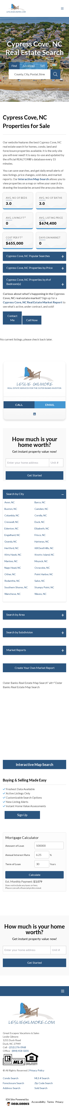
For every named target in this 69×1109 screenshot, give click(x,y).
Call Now (32, 320)
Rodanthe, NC (12, 580)
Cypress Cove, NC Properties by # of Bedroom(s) (28, 281)
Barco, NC (39, 502)
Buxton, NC (10, 508)
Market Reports (16, 650)
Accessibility (38, 1101)
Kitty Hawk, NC (12, 554)
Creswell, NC (11, 521)
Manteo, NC (11, 561)
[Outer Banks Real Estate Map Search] (34, 725)
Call (19, 404)
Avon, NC (9, 502)
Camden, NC (41, 508)
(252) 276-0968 (17, 1047)
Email (50, 404)
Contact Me (12, 318)
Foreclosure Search (13, 1083)
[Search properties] (55, 74)
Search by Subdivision (19, 632)
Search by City (15, 493)
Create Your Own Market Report (34, 667)
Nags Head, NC (12, 567)
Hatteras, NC (41, 541)
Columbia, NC (11, 515)
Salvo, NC (39, 580)
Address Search (11, 1088)
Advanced (28, 65)
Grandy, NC (10, 541)
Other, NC (10, 574)
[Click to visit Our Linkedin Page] (34, 414)
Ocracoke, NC (42, 567)
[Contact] (59, 1081)
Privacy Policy (36, 1070)
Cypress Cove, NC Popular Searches (28, 256)
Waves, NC (40, 593)
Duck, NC (39, 521)
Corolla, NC (40, 515)
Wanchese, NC (12, 593)
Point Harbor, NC (43, 574)
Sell (42, 65)
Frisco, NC (40, 534)
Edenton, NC (11, 528)
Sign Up (22, 815)
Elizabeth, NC (41, 528)
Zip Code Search (43, 1083)
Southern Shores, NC (16, 587)
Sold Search (40, 1088)
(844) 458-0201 (20, 1050)
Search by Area (15, 614)
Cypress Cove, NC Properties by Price (29, 267)
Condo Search (10, 1078)
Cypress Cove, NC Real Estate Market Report (32, 302)
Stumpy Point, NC (44, 587)
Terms (50, 1101)
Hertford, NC (11, 548)
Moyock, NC (41, 561)
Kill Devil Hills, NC (44, 548)
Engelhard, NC (12, 534)
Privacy (59, 1101)
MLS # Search (41, 1078)
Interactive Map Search (33, 179)
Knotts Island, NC (44, 554)
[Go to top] (59, 1089)
